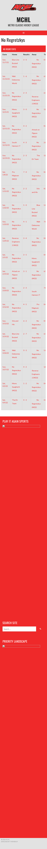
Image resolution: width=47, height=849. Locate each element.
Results (26, 54)
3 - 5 (25, 255)
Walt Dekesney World (36, 225)
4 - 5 (25, 304)
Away (34, 54)
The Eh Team (15, 402)
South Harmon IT (16, 144)
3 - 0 (25, 60)
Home (14, 54)
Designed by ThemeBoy (9, 841)
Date (5, 54)
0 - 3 (25, 350)
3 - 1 (25, 271)
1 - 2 (25, 383)
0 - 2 (25, 126)
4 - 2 (25, 367)
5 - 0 (25, 205)
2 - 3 (25, 93)
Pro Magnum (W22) (35, 308)
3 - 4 (25, 238)
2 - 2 (25, 188)
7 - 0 (25, 172)
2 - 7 (25, 334)
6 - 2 (25, 321)
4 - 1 (25, 222)
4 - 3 (25, 142)
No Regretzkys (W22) (36, 63)
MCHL (23, 19)
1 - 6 (25, 76)
